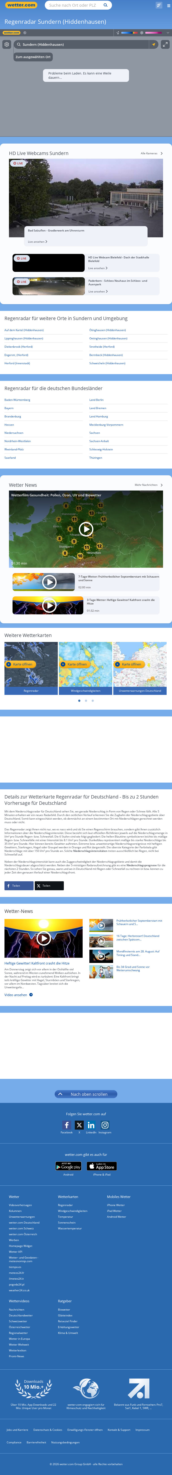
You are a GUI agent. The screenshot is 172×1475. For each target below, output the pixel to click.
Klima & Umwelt (68, 1333)
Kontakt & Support (119, 1430)
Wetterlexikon (17, 1350)
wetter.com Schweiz (21, 1228)
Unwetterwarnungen (22, 1217)
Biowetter (64, 1309)
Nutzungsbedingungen (65, 1442)
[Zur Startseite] (22, 5)
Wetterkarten (68, 1196)
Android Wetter (116, 1217)
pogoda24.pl (16, 1284)
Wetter (14, 1196)
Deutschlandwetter (21, 1315)
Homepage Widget (20, 1246)
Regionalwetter (18, 1333)
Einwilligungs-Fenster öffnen (85, 1430)
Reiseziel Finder (67, 1321)
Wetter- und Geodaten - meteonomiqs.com (23, 1259)
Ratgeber (65, 1301)
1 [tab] (79, 700)
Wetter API (15, 1252)
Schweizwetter (18, 1321)
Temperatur (65, 1217)
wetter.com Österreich (23, 1234)
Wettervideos (19, 1301)
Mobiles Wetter (119, 1196)
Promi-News (16, 1356)
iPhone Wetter (116, 1205)
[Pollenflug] (159, 5)
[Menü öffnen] (167, 5)
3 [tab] (92, 700)
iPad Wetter (114, 1211)
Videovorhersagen (20, 1205)
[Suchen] (104, 5)
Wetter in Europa (19, 1339)
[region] (86, 83)
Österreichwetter (19, 1327)
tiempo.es (15, 1267)
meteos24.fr (16, 1273)
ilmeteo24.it (16, 1279)
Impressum (142, 1430)
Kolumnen (15, 1211)
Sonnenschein (66, 1222)
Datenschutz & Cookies (47, 1430)
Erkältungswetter (68, 1327)
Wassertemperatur (70, 1228)
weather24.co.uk (19, 1290)
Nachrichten (16, 1309)
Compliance (14, 1442)
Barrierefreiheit (36, 1442)
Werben (14, 1240)
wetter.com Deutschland (24, 1222)
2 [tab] (86, 700)
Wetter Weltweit (19, 1344)
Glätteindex (65, 1315)
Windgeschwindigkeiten (72, 1211)
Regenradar (65, 1205)
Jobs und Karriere (17, 1430)
